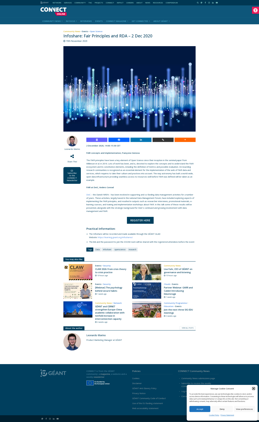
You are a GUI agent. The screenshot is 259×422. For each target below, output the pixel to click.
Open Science (96, 31)
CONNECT (110, 2)
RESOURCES (158, 2)
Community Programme (175, 303)
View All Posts (187, 328)
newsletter (99, 377)
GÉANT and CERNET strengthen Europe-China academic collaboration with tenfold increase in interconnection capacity (110, 312)
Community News (51, 21)
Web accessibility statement (145, 408)
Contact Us (186, 396)
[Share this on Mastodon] (96, 140)
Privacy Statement (227, 415)
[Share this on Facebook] (119, 140)
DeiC (88, 194)
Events (99, 21)
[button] (255, 10)
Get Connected (140, 21)
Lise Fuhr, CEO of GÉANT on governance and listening (178, 271)
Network (118, 303)
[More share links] (185, 140)
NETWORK (57, 2)
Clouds (167, 284)
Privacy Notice (139, 393)
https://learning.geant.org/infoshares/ (115, 237)
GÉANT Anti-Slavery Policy (144, 388)
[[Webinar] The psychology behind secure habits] (77, 290)
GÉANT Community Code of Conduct (149, 398)
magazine (105, 374)
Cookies (135, 378)
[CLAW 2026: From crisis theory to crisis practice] (77, 272)
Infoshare (107, 249)
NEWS (147, 2)
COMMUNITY (80, 2)
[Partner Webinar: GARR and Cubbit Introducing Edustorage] (146, 290)
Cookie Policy (214, 415)
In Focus (70, 21)
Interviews (86, 21)
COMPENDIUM (172, 2)
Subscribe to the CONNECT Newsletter (72, 177)
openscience (120, 249)
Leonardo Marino (72, 149)
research (132, 249)
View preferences (244, 409)
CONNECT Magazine (116, 21)
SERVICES (68, 2)
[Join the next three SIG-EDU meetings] (146, 309)
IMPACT (120, 2)
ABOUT (139, 2)
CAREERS (130, 2)
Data (97, 249)
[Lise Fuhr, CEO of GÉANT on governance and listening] (146, 272)
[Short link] (163, 140)
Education (168, 306)
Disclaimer (137, 383)
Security (107, 265)
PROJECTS (99, 2)
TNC (90, 2)
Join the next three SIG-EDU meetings (178, 311)
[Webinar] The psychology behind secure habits (108, 289)
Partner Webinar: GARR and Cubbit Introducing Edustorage (178, 290)
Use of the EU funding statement (147, 403)
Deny (222, 409)
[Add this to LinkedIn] (140, 140)
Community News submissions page (198, 378)
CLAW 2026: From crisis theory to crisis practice (110, 271)
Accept (200, 409)
